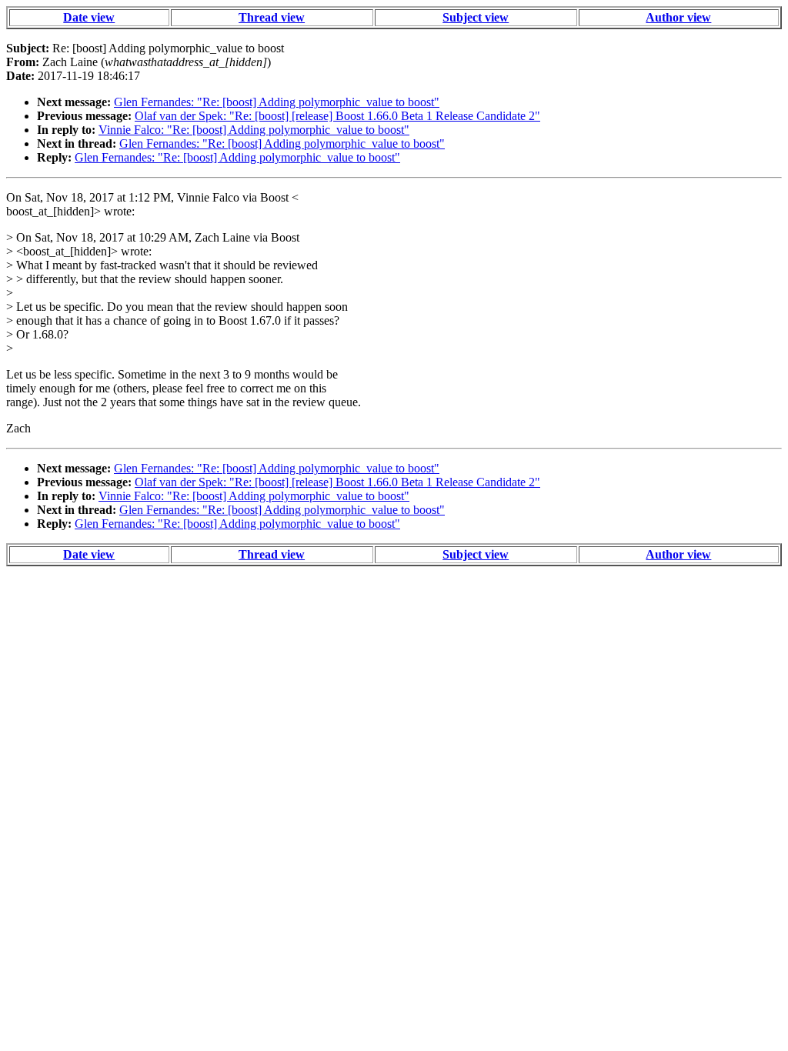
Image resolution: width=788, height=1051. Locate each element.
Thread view (272, 17)
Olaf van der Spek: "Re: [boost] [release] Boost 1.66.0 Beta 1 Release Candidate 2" (337, 115)
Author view (678, 17)
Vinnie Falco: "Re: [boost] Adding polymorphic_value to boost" (253, 129)
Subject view (475, 17)
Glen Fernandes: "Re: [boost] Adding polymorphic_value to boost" (276, 101)
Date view (89, 17)
